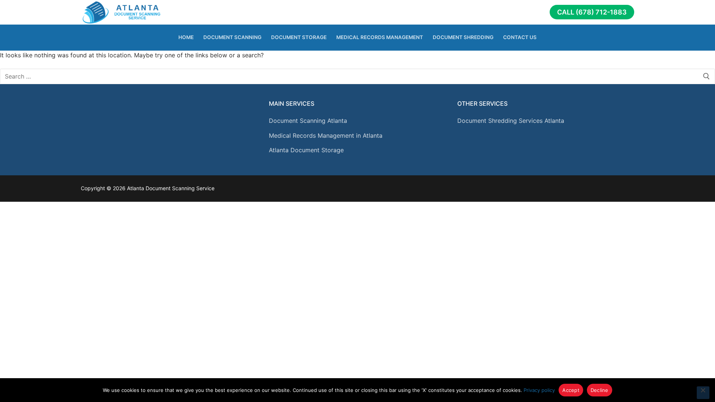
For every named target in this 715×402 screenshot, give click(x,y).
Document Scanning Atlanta (308, 120)
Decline (599, 390)
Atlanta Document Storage (306, 150)
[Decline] (703, 392)
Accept (570, 390)
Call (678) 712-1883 (592, 12)
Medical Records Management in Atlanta (325, 135)
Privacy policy (539, 390)
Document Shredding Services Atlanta (510, 120)
